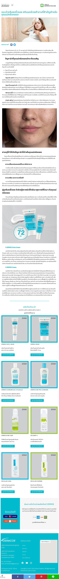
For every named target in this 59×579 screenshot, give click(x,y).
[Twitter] (29, 576)
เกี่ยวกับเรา (24, 548)
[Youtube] (27, 563)
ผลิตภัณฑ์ (24, 552)
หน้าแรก (24, 545)
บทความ (24, 555)
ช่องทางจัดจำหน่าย (26, 558)
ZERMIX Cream (11, 267)
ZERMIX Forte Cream (13, 247)
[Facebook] (18, 576)
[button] (12, 5)
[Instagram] (31, 563)
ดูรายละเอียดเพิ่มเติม (8, 355)
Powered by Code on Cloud (28, 571)
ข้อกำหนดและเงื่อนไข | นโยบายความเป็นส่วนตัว (9, 570)
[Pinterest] (41, 576)
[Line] (53, 576)
